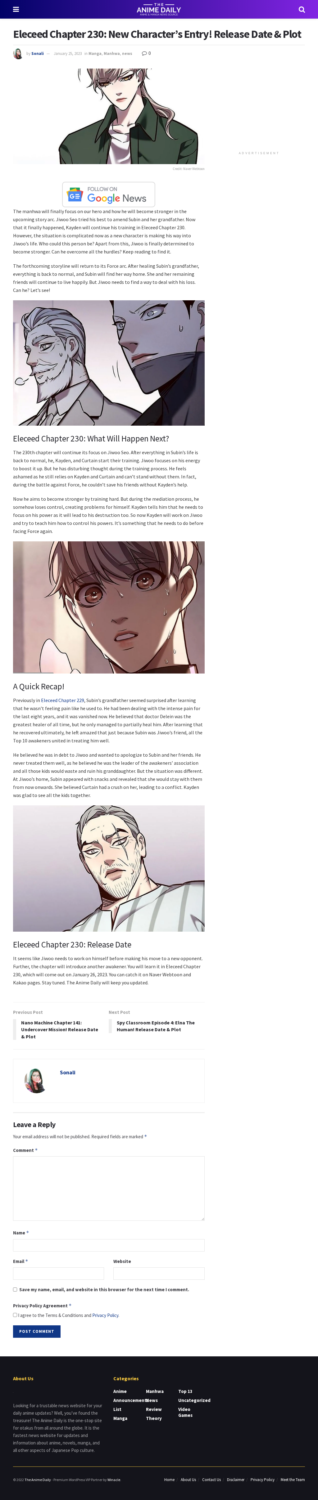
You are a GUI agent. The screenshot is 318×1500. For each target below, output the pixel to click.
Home (169, 1479)
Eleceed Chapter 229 (62, 700)
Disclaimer (235, 1479)
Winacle (113, 1479)
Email (20, 1261)
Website (122, 1261)
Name (21, 1233)
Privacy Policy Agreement (42, 1306)
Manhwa (112, 53)
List (117, 1409)
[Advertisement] (260, 107)
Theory (154, 1418)
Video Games (185, 1412)
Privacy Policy (105, 1315)
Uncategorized (194, 1400)
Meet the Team (293, 1479)
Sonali (37, 53)
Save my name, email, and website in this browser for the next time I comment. (104, 1289)
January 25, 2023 (68, 53)
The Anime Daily (38, 1479)
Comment (25, 1150)
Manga (95, 53)
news (127, 53)
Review (154, 1409)
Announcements (131, 1400)
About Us (188, 1479)
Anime (120, 1391)
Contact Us (211, 1479)
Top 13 (185, 1391)
